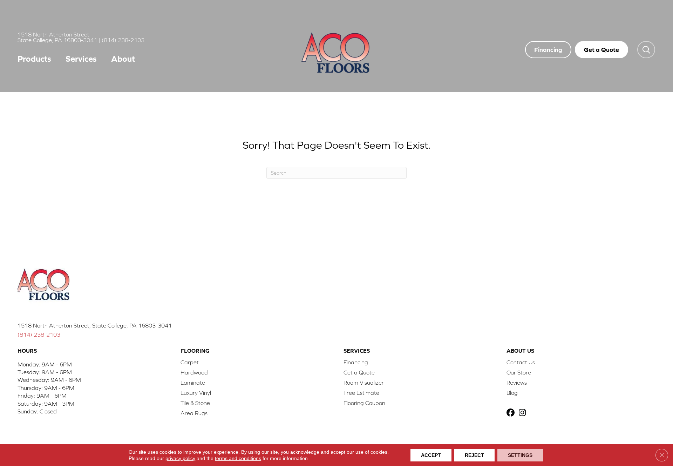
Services (81, 58)
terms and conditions (238, 458)
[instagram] (524, 413)
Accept (431, 455)
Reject (474, 455)
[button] (646, 49)
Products (34, 58)
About (123, 58)
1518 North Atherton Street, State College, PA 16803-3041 (95, 325)
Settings (520, 455)
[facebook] (512, 413)
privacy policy (180, 458)
